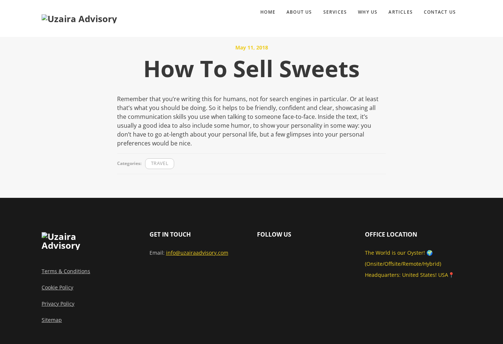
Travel (159, 163)
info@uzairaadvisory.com (197, 252)
